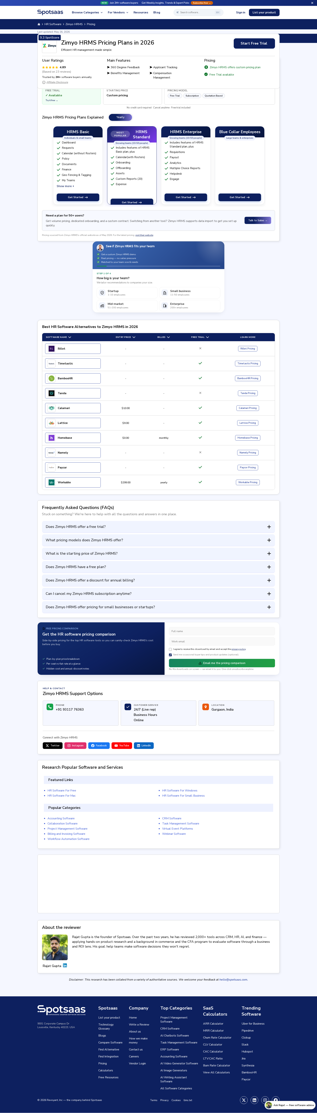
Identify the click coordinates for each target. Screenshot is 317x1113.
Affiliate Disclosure (57, 82)
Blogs (102, 1036)
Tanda (62, 393)
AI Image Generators (173, 1070)
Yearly (120, 117)
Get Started (75, 197)
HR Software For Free (62, 791)
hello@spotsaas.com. (233, 980)
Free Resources (108, 1077)
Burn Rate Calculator (216, 1065)
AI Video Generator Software (179, 1063)
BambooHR (65, 378)
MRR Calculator (213, 1031)
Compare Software (110, 1043)
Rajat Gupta (52, 966)
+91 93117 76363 (70, 709)
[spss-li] (254, 1100)
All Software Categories (176, 1088)
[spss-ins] (265, 1100)
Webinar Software (174, 834)
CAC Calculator (213, 1052)
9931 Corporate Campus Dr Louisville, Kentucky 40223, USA (56, 1025)
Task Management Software (180, 824)
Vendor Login (137, 1063)
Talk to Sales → (257, 220)
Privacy (164, 1100)
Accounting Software (61, 818)
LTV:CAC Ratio (213, 1059)
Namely (63, 453)
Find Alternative (108, 1050)
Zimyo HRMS (74, 24)
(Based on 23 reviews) (56, 72)
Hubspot (247, 1052)
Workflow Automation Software (69, 839)
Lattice (63, 423)
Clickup (246, 1038)
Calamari (64, 408)
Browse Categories (85, 12)
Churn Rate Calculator (217, 1038)
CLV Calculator (212, 1045)
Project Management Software (68, 829)
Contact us (136, 1050)
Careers (134, 1056)
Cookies (176, 1100)
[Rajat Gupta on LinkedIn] (65, 966)
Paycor (62, 467)
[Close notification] (312, 3)
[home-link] (38, 24)
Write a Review (139, 1025)
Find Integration (108, 1056)
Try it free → (51, 100)
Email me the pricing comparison (224, 663)
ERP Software (169, 1050)
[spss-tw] (244, 1100)
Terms (153, 1100)
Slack (245, 1045)
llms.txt (188, 1100)
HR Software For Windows (179, 791)
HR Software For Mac (62, 796)
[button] (158, 3)
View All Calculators (216, 1072)
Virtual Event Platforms (177, 829)
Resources (141, 12)
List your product (264, 12)
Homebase (65, 438)
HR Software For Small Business (183, 796)
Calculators (105, 1070)
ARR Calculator (213, 1024)
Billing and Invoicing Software (66, 834)
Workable (64, 482)
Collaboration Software (63, 824)
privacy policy (239, 649)
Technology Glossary (106, 1027)
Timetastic (65, 363)
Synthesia (248, 1065)
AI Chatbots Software (174, 1036)
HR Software (52, 24)
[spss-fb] (276, 1100)
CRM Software (171, 818)
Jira (243, 1059)
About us (135, 1032)
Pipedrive (248, 1031)
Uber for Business (253, 1024)
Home (133, 1018)
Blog (156, 12)
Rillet (61, 349)
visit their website (144, 235)
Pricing (248, 348)
